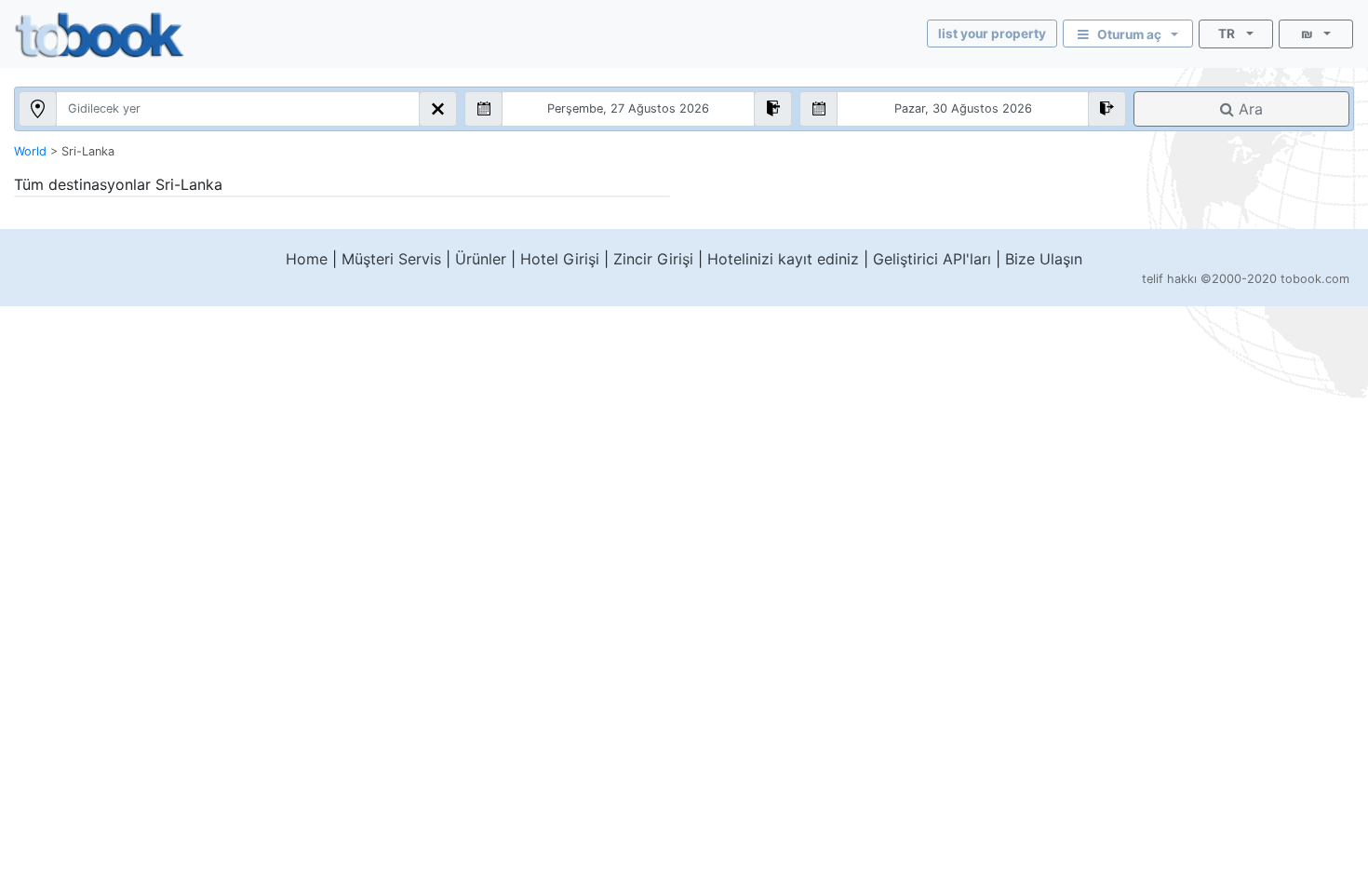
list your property (992, 33)
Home (307, 258)
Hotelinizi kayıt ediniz (783, 258)
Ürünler (480, 258)
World (30, 151)
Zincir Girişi (653, 258)
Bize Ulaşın (1043, 258)
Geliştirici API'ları (932, 258)
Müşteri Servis (391, 258)
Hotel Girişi (559, 258)
